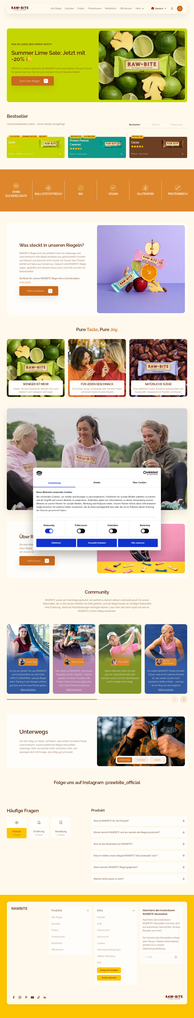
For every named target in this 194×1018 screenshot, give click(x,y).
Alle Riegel (56, 8)
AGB (99, 923)
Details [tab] (97, 482)
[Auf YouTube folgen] (32, 997)
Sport (157, 759)
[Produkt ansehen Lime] (60, 154)
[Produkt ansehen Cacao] (182, 154)
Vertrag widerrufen (109, 978)
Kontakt (101, 917)
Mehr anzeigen (28, 689)
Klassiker (69, 8)
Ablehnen (56, 543)
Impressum (103, 936)
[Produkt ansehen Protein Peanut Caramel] (121, 154)
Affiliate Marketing (106, 956)
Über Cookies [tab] (139, 482)
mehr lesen (25, 282)
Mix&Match (110, 8)
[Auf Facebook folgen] (13, 997)
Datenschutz (103, 930)
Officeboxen (126, 8)
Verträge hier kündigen (109, 970)
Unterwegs (124, 759)
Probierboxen (95, 8)
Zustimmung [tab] (54, 483)
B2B (99, 962)
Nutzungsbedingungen (109, 949)
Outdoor (141, 759)
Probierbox (177, 124)
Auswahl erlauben (97, 543)
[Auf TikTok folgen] (38, 997)
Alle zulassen (137, 543)
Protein (81, 8)
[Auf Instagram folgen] (20, 997)
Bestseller (134, 124)
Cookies (101, 943)
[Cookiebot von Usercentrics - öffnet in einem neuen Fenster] (145, 473)
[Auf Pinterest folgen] (26, 997)
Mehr (138, 8)
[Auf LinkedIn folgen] (45, 997)
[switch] (81, 531)
